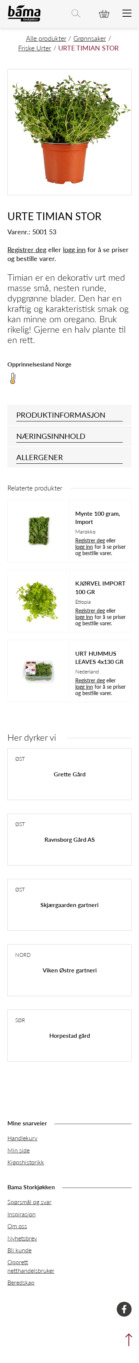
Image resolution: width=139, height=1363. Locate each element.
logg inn (74, 249)
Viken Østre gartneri (70, 970)
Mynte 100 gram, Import (97, 517)
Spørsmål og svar (29, 1201)
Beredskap (20, 1282)
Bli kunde (19, 1250)
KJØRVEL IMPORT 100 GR (100, 587)
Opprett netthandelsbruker (30, 1266)
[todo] (127, 14)
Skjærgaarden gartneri (69, 904)
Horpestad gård (69, 1035)
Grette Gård (70, 774)
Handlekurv (22, 1138)
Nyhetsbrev (22, 1238)
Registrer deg (26, 249)
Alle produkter (46, 38)
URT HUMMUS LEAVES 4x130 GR (99, 657)
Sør (20, 1020)
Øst (20, 758)
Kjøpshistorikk (25, 1162)
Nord (23, 954)
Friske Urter (34, 47)
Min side (18, 1150)
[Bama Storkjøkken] (24, 20)
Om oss (17, 1226)
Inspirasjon (21, 1214)
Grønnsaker (89, 38)
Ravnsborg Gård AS (69, 839)
